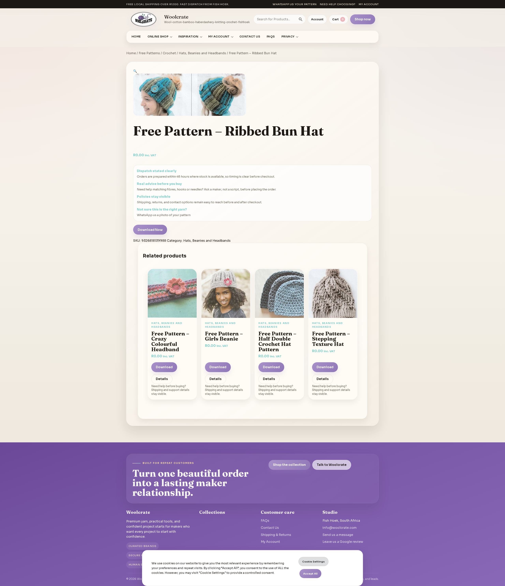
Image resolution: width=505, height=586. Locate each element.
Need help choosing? (337, 4)
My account (369, 4)
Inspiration (188, 36)
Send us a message (338, 535)
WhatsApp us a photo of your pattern (164, 215)
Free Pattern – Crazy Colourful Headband (170, 341)
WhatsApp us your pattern (295, 4)
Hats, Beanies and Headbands (202, 53)
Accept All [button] (310, 573)
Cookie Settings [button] (313, 561)
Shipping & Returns (276, 535)
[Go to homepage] (143, 19)
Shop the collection (289, 465)
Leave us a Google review (343, 542)
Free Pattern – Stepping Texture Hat (331, 338)
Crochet (169, 53)
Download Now (150, 230)
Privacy (288, 36)
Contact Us (249, 36)
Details (162, 379)
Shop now (363, 19)
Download (164, 367)
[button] (135, 71)
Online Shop (158, 36)
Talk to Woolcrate (332, 465)
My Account (270, 542)
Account (317, 19)
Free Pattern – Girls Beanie (224, 336)
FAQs (271, 36)
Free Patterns (149, 53)
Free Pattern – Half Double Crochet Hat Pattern (277, 341)
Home (136, 36)
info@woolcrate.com (340, 528)
